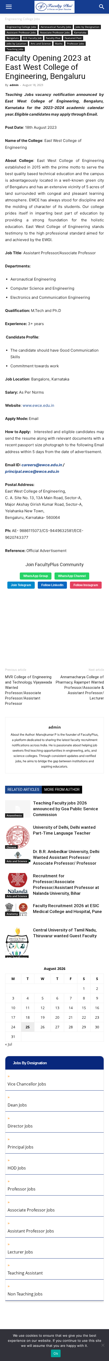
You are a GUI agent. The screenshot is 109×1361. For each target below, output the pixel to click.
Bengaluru (13, 38)
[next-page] (16, 954)
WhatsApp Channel (72, 576)
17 (13, 1017)
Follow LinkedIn (52, 585)
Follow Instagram (86, 585)
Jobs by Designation (87, 27)
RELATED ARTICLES (23, 790)
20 (57, 1017)
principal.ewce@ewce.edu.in (32, 471)
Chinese (11, 847)
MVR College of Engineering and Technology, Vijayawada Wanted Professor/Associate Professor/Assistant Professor (28, 690)
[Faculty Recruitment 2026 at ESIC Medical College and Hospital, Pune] (17, 909)
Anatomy (12, 914)
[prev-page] (8, 954)
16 (97, 1007)
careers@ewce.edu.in (42, 464)
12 (43, 1007)
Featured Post (73, 38)
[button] (9, 7)
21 (71, 1017)
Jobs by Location (16, 43)
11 (28, 1007)
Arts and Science (41, 43)
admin (14, 85)
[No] (102, 1345)
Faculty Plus (53, 38)
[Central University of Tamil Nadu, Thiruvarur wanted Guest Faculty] (17, 943)
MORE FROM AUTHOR (62, 790)
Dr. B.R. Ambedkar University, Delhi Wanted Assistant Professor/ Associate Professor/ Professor (66, 857)
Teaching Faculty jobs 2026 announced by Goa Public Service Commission (65, 808)
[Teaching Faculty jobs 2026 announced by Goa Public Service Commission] (17, 809)
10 (13, 1007)
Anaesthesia (14, 815)
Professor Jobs (75, 43)
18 (28, 1017)
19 (43, 1017)
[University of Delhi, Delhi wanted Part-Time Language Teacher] (17, 836)
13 (57, 1007)
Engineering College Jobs (22, 19)
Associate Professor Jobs (55, 32)
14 (71, 1007)
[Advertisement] (54, 626)
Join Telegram (21, 585)
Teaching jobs (15, 49)
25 (28, 1027)
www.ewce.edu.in (38, 405)
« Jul (8, 1044)
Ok (55, 1353)
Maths (59, 43)
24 (13, 1027)
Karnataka (80, 32)
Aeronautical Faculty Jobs (56, 27)
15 (84, 1007)
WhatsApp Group (35, 576)
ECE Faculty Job (32, 38)
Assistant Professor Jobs (21, 32)
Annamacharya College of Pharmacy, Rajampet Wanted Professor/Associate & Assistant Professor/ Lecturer (80, 687)
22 (84, 1017)
